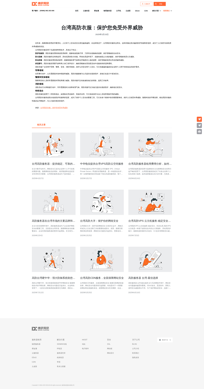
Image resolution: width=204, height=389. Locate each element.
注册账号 (147, 4)
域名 (83, 344)
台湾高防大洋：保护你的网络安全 (99, 220)
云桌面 (128, 11)
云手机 (118, 11)
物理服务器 (108, 11)
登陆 (160, 4)
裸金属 (96, 11)
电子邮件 (85, 348)
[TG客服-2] (199, 125)
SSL (108, 344)
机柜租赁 (60, 357)
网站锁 (109, 348)
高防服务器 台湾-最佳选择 (143, 277)
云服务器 (86, 11)
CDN (146, 11)
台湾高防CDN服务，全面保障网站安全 (102, 277)
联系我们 (135, 353)
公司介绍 (135, 348)
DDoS (137, 11)
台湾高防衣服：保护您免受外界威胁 (54, 108)
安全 (109, 340)
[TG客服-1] (199, 119)
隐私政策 (135, 357)
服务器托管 (61, 353)
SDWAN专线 (62, 344)
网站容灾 (110, 353)
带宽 (58, 362)
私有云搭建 (61, 366)
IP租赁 (59, 348)
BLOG (134, 344)
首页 (76, 11)
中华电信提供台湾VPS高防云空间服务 (101, 163)
